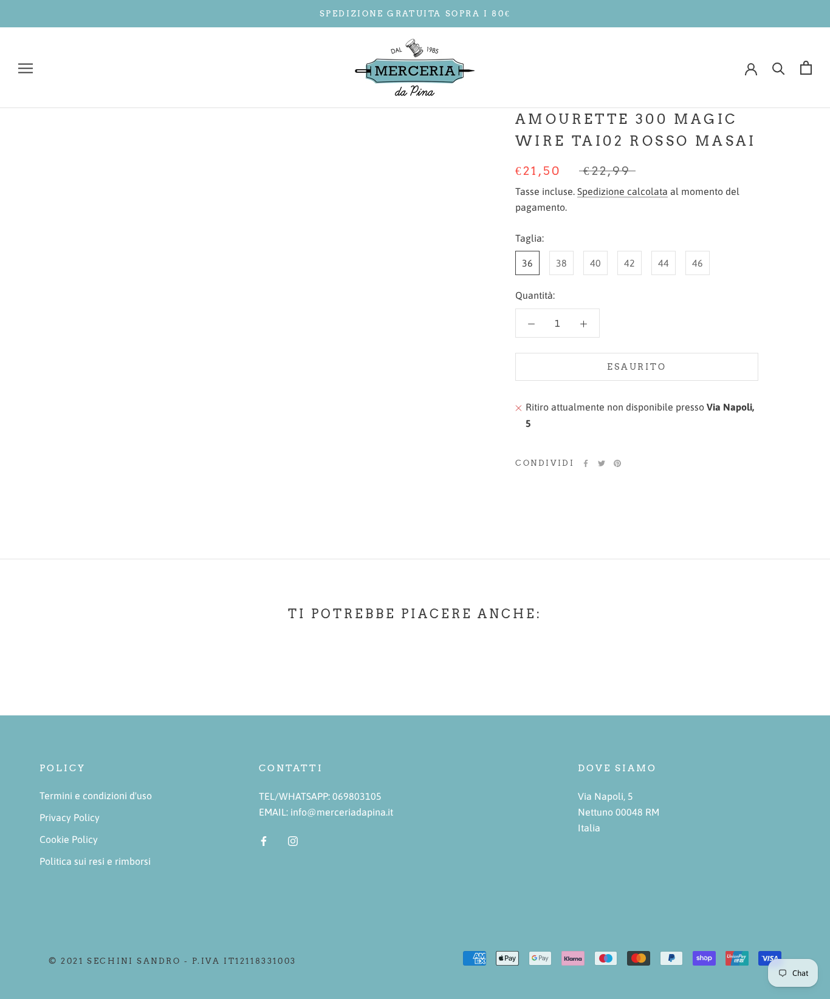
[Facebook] (585, 463)
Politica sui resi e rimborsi (95, 861)
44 (663, 263)
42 (629, 263)
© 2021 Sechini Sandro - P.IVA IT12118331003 (173, 961)
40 (595, 263)
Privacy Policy (69, 817)
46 (697, 263)
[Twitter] (601, 463)
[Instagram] (293, 840)
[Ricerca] (778, 67)
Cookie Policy (68, 839)
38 (561, 263)
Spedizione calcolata (622, 191)
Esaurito (636, 367)
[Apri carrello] (806, 68)
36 (527, 263)
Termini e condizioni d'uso (95, 795)
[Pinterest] (617, 463)
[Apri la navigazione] (25, 68)
